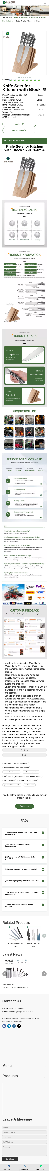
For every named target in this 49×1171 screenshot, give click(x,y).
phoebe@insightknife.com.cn (21, 1012)
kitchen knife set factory (28, 780)
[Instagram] (14, 1026)
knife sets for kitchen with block (15, 763)
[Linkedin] (9, 1026)
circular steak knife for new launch (28, 776)
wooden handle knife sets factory (16, 768)
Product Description (14, 140)
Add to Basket (18, 130)
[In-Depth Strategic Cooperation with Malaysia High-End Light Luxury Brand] (16, 982)
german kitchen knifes (12, 785)
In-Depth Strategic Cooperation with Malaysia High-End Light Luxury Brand (16, 987)
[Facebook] (4, 1026)
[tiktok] (19, 1026)
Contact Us (24, 806)
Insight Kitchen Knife (11, 772)
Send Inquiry (10, 1159)
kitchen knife (29, 785)
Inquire (18, 124)
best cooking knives (31, 772)
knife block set (9, 780)
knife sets (7, 776)
